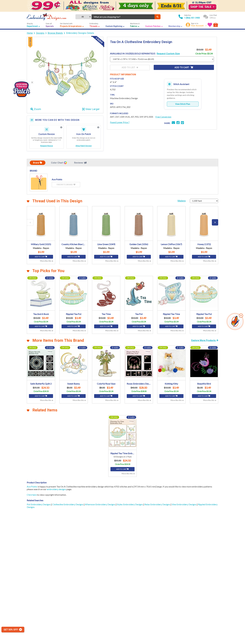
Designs (40, 33)
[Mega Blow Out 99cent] (122, 6)
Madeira (182, 200)
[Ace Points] (38, 182)
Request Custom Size (168, 53)
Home (30, 33)
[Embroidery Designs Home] (46, 16)
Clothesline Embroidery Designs (68, 504)
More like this (46, 261)
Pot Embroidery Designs (39, 504)
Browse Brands (55, 33)
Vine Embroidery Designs (184, 504)
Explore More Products (203, 340)
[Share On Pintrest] (182, 123)
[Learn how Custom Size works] (61, 127)
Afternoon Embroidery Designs (100, 504)
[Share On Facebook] (178, 123)
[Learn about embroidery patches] (98, 127)
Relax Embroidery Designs (157, 504)
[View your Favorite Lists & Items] (210, 25)
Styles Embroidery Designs (130, 504)
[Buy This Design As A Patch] (21, 88)
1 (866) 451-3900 (192, 18)
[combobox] (123, 16)
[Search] (157, 16)
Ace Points (32, 486)
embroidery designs (56, 489)
